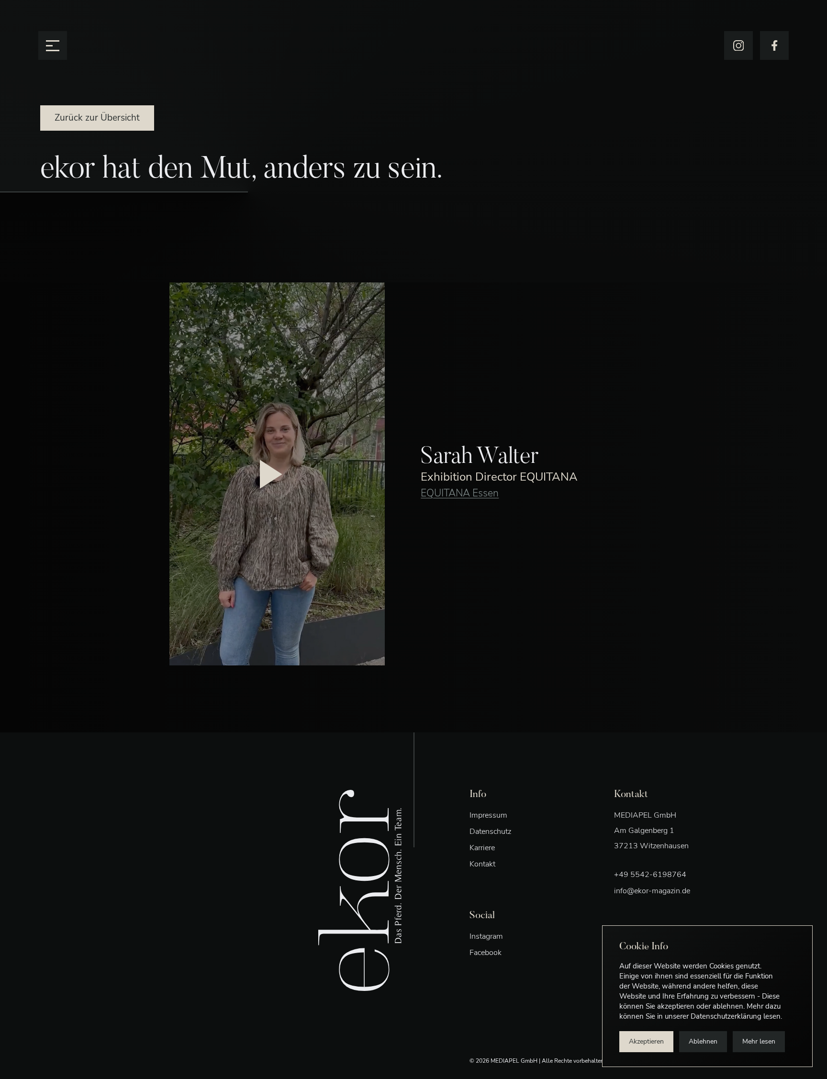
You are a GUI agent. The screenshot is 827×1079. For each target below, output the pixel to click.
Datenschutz (490, 831)
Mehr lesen (758, 1041)
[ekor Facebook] (774, 45)
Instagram (486, 936)
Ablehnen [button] (703, 1041)
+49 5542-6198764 (650, 874)
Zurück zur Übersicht (97, 118)
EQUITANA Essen (460, 493)
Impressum (488, 815)
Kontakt (482, 864)
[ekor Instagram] (738, 45)
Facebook (485, 952)
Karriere (482, 848)
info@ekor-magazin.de (652, 891)
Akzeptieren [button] (646, 1041)
